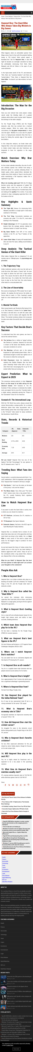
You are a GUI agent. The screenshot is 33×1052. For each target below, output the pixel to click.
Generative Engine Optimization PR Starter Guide (15, 809)
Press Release (9, 16)
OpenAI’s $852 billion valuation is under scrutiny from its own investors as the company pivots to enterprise (15, 823)
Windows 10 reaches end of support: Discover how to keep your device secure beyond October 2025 (16, 829)
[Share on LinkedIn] (17, 785)
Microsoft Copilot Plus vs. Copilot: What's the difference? (14, 833)
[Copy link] (28, 785)
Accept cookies (16, 1049)
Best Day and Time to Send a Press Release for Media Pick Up (16, 798)
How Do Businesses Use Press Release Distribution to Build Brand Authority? (16, 847)
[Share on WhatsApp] (21, 785)
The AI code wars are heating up (11, 826)
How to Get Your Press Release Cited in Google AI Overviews (15, 812)
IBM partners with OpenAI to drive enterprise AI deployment (19, 996)
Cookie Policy (9, 1045)
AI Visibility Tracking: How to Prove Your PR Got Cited (16, 806)
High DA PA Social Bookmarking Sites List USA (15, 836)
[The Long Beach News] (9, 7)
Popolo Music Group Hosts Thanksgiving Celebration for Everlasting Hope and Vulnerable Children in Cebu (15, 839)
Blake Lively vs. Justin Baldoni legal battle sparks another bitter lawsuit (19, 1001)
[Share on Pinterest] (13, 785)
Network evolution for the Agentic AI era (17, 986)
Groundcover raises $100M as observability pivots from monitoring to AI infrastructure (19, 991)
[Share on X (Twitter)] (9, 785)
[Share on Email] (25, 785)
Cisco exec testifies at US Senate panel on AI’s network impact (19, 981)
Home (3, 16)
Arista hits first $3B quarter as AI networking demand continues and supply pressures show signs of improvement (19, 976)
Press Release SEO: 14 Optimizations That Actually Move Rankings (15, 803)
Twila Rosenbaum (15, 31)
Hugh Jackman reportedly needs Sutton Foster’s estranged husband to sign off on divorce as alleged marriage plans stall (19, 1006)
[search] (31, 13)
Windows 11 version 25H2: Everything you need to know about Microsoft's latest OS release (16, 843)
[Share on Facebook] (5, 785)
